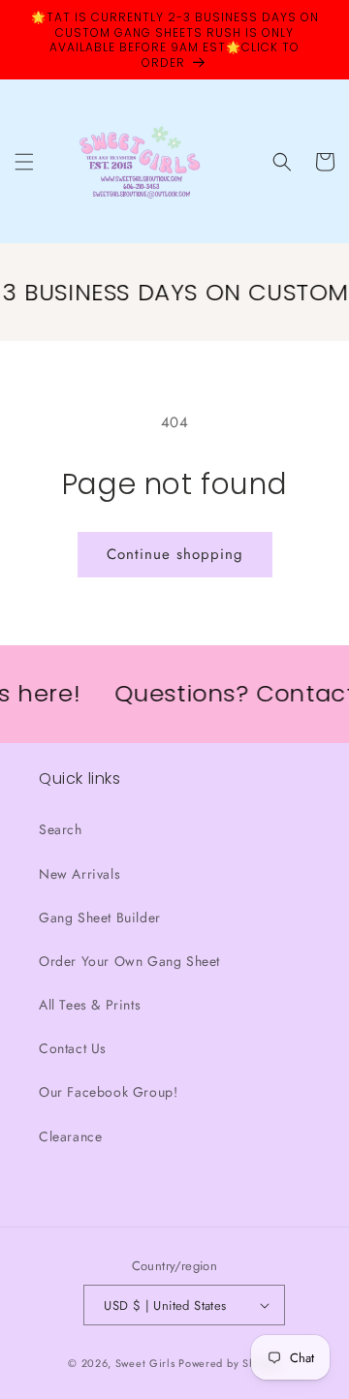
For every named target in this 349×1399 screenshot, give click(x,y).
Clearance (70, 1136)
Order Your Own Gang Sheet (129, 961)
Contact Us (73, 1048)
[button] (24, 161)
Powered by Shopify (229, 1363)
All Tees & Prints (90, 1004)
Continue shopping (175, 554)
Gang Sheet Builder (100, 917)
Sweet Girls (145, 1363)
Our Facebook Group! (108, 1092)
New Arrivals (79, 874)
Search (60, 829)
